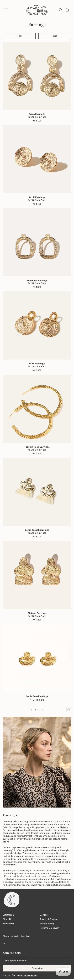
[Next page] (68, 709)
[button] (60, 10)
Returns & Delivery (50, 928)
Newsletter (8, 923)
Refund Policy (47, 923)
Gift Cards (8, 915)
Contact (44, 915)
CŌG (13, 975)
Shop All (7, 919)
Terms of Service (48, 919)
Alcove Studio (30, 975)
